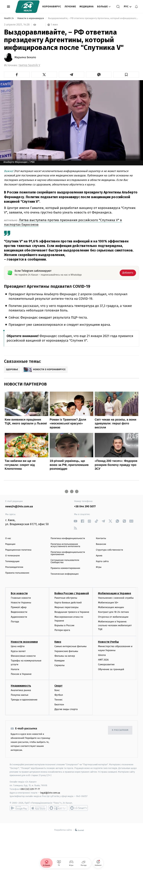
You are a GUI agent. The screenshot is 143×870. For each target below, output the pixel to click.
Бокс (57, 690)
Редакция (10, 544)
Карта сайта (102, 561)
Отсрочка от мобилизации (113, 616)
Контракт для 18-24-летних (113, 611)
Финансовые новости (23, 655)
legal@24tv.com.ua (50, 792)
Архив (99, 556)
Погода (15, 621)
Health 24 (9, 18)
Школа (102, 655)
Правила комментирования (65, 568)
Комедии (59, 660)
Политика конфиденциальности (68, 538)
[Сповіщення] (136, 6)
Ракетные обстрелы (65, 597)
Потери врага (62, 630)
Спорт (58, 685)
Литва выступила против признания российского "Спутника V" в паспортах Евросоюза (63, 222)
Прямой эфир (19, 607)
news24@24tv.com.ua (19, 506)
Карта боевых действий (68, 602)
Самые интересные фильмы (70, 646)
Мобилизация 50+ (108, 602)
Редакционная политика (18, 550)
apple (38, 808)
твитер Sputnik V (29, 65)
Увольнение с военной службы (116, 597)
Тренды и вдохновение (24, 699)
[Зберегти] (126, 74)
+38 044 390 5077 (85, 506)
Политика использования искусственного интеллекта (65, 545)
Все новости (19, 593)
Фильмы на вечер (64, 655)
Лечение (70, 6)
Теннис (58, 699)
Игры (98, 567)
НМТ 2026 (103, 659)
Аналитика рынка (21, 690)
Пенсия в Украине (21, 674)
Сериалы (59, 665)
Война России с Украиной (71, 593)
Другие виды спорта (66, 709)
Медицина (87, 6)
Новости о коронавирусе (30, 18)
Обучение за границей (111, 669)
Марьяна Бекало (25, 57)
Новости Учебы (108, 641)
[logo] (27, 6)
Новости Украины (21, 602)
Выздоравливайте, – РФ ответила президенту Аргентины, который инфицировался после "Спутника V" (93, 18)
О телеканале (12, 556)
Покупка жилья (19, 694)
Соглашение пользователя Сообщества (65, 561)
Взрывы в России (64, 625)
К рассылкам (120, 730)
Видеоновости (19, 611)
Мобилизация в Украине (114, 593)
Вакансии (101, 544)
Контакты (101, 538)
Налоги (15, 669)
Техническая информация (64, 574)
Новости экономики (24, 641)
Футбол (58, 694)
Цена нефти (18, 646)
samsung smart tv (78, 808)
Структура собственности (109, 550)
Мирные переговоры (66, 607)
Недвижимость (21, 685)
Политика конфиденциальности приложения (68, 553)
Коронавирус (51, 6)
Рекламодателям (14, 567)
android (19, 808)
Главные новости (21, 597)
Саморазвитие (106, 664)
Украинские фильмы (66, 651)
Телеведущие (12, 561)
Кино (57, 641)
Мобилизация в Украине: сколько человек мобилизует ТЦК (115, 625)
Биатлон (59, 704)
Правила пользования (17, 573)
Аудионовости (19, 616)
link (75, 521)
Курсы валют (18, 651)
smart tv (57, 808)
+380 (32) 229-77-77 (30, 789)
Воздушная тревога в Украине (71, 611)
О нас (8, 538)
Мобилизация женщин (111, 607)
